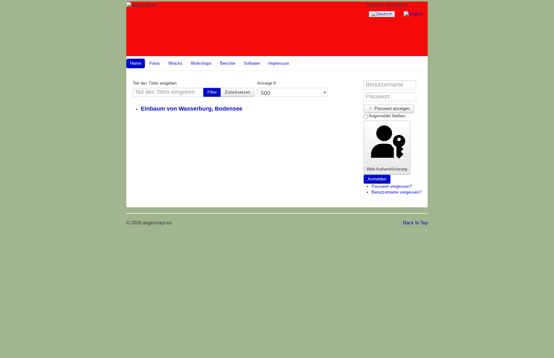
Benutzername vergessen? (396, 192)
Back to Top (415, 222)
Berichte (227, 63)
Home (135, 63)
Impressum (278, 63)
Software (252, 63)
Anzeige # (266, 83)
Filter (212, 92)
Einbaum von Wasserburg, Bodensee (191, 108)
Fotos (154, 63)
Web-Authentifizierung (386, 169)
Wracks (175, 63)
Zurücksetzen (237, 92)
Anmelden (377, 179)
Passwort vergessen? (392, 186)
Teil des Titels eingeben (155, 83)
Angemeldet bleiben (386, 115)
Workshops (201, 63)
